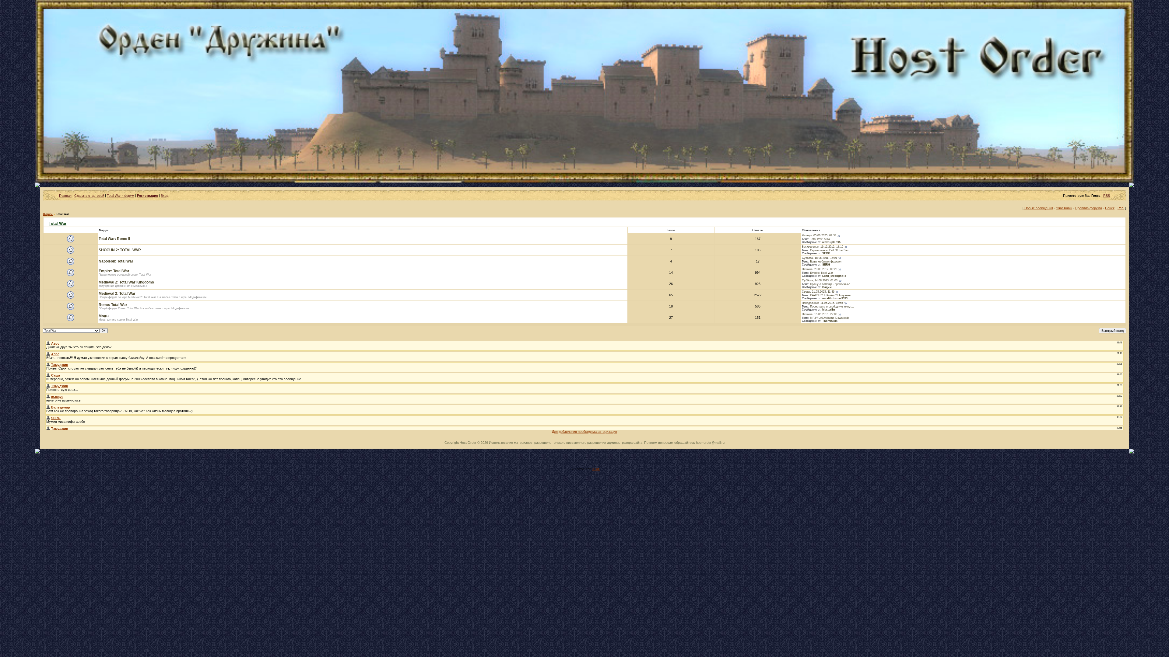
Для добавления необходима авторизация (584, 431)
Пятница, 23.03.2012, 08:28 (819, 269)
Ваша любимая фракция (825, 261)
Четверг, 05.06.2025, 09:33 (819, 235)
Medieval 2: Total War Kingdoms (126, 282)
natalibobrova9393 (835, 298)
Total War (62, 214)
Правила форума (1088, 208)
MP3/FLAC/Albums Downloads (829, 317)
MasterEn (828, 309)
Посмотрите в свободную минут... (832, 306)
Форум (48, 214)
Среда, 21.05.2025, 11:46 (818, 292)
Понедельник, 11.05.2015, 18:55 (822, 303)
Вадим (827, 287)
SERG (826, 253)
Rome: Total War (113, 305)
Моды (104, 316)
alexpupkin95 (831, 242)
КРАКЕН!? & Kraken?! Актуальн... (831, 295)
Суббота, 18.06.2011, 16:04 (819, 258)
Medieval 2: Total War (117, 293)
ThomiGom (829, 320)
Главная (65, 195)
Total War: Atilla (820, 239)
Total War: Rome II (114, 239)
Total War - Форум (120, 195)
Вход (164, 195)
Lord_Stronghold (834, 275)
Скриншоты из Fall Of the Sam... (831, 250)
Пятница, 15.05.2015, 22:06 (819, 314)
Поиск (1110, 208)
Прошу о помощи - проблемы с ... (832, 284)
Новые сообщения (1038, 208)
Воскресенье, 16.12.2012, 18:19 (822, 247)
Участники (1064, 208)
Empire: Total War (114, 271)
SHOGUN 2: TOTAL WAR (120, 250)
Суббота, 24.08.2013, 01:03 (819, 280)
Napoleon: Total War (116, 261)
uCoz (596, 469)
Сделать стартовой (89, 195)
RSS (1106, 195)
